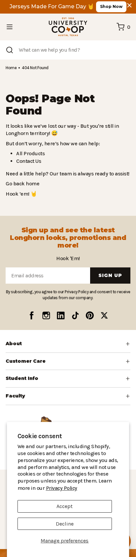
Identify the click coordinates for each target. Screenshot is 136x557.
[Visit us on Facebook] (31, 324)
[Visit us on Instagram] (46, 324)
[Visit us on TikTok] (75, 324)
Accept (64, 506)
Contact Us (28, 161)
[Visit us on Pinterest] (89, 324)
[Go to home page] (68, 27)
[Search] (10, 50)
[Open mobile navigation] (10, 27)
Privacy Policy (101, 488)
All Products (29, 153)
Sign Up (110, 284)
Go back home (22, 183)
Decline (65, 524)
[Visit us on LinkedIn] (60, 324)
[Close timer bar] (129, 5)
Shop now (111, 6)
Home (11, 67)
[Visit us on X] (104, 324)
